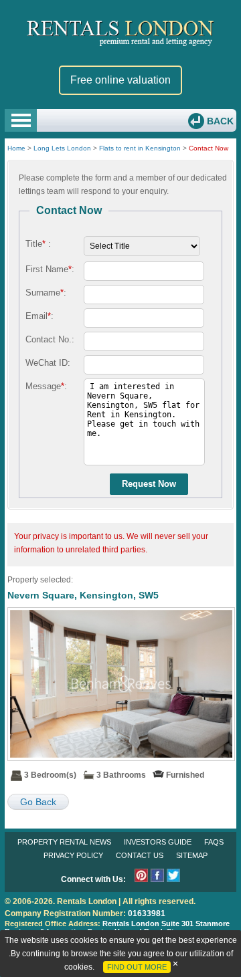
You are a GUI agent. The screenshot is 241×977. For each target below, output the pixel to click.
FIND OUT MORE (137, 967)
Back (219, 121)
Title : (38, 244)
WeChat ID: (47, 363)
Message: (46, 386)
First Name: (49, 269)
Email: (39, 316)
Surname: (45, 293)
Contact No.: (49, 339)
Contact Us (139, 855)
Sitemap (192, 855)
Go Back (38, 801)
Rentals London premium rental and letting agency (120, 32)
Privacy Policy (73, 855)
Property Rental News (64, 842)
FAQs (214, 842)
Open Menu (21, 120)
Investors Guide (157, 842)
